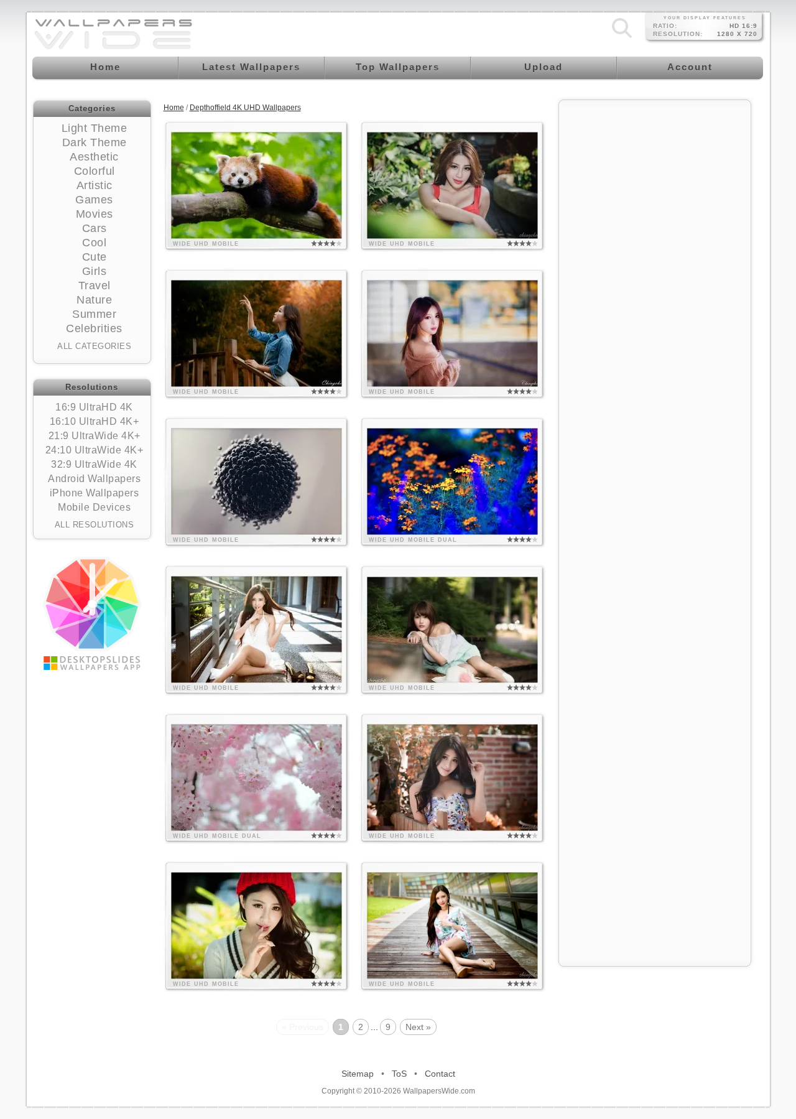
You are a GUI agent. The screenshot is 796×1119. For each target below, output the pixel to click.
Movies (94, 214)
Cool (94, 242)
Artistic (94, 185)
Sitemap (357, 1074)
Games (94, 199)
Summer (94, 314)
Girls (94, 271)
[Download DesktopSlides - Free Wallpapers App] (92, 613)
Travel (94, 285)
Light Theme (94, 128)
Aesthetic (94, 157)
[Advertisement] (655, 293)
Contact (440, 1074)
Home (174, 107)
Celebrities (94, 328)
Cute (94, 257)
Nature (94, 300)
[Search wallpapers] (621, 38)
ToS (399, 1074)
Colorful (94, 171)
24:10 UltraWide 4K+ (94, 450)
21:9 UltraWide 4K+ (95, 435)
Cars (94, 228)
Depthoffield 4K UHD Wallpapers (245, 107)
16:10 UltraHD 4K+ (94, 421)
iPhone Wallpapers (94, 493)
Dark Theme (94, 142)
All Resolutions (94, 524)
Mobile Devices (94, 507)
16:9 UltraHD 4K (94, 407)
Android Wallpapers (94, 478)
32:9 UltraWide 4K (94, 464)
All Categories (94, 346)
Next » (418, 1027)
